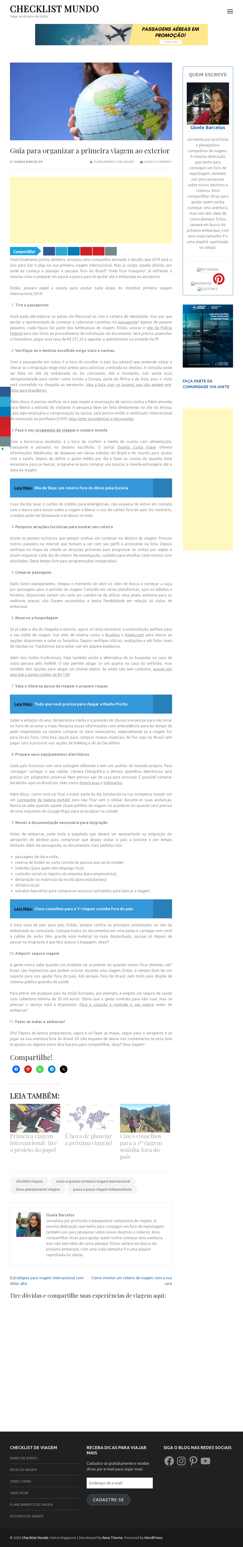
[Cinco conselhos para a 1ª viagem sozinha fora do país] (145, 1118)
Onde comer (20, 1481)
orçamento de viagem (55, 430)
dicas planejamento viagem (38, 1189)
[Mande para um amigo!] (111, 251)
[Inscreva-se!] (98, 251)
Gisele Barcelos (28, 161)
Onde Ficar (19, 1493)
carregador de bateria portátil (43, 800)
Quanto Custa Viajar (136, 447)
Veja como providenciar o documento (101, 419)
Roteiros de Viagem (26, 1516)
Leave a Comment (158, 161)
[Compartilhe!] (49, 251)
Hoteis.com (134, 635)
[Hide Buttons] (2, 450)
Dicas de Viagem (23, 1470)
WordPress (153, 1538)
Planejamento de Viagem (114, 161)
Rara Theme (112, 1538)
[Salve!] (86, 251)
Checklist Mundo (54, 8)
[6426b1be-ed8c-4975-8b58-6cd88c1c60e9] (208, 366)
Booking (112, 635)
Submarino (112, 783)
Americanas (89, 783)
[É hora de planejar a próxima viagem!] (90, 1118)
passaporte (127, 322)
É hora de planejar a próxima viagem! (88, 1139)
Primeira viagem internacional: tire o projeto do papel (33, 1142)
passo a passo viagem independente (102, 1189)
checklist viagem (29, 1181)
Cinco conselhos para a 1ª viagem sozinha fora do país (141, 1146)
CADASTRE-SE (108, 1499)
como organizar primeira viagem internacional (93, 1181)
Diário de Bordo (24, 1458)
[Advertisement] (91, 210)
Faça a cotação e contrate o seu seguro (116, 1004)
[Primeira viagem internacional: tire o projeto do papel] (35, 1118)
